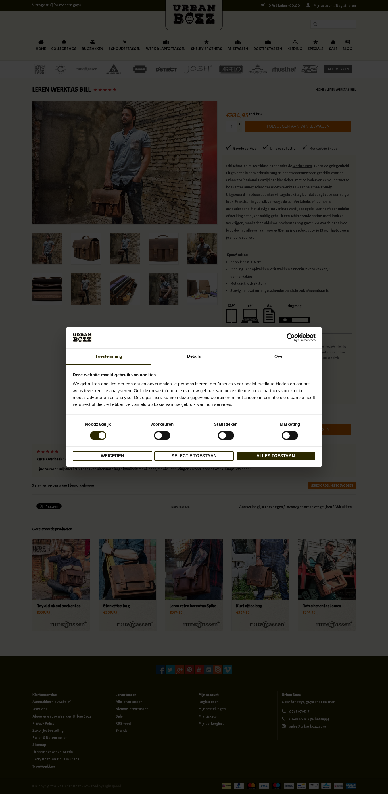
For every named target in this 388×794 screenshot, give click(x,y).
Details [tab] (194, 356)
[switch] (162, 435)
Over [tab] (279, 356)
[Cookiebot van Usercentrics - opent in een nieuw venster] (291, 337)
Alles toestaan (275, 455)
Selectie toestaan (194, 455)
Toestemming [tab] (108, 356)
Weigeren (112, 455)
